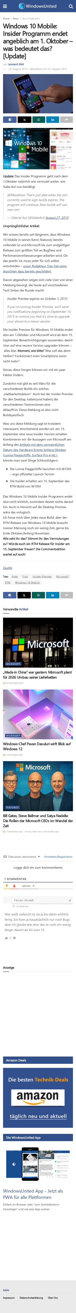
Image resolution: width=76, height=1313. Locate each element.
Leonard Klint (16, 64)
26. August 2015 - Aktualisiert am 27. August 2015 (38, 68)
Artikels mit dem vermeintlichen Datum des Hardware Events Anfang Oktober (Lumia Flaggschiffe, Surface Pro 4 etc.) (34, 449)
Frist (25, 576)
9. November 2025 (14, 754)
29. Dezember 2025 (14, 683)
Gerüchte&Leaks (31, 18)
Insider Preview (42, 576)
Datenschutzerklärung (31, 1297)
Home (6, 18)
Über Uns (53, 1297)
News (16, 18)
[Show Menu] (5, 6)
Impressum (9, 1297)
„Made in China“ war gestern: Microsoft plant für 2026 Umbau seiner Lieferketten (37, 675)
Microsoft (62, 576)
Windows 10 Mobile (27, 582)
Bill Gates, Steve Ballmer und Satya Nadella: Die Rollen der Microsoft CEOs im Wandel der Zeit (38, 820)
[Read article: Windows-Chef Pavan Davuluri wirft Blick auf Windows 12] (38, 714)
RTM (8, 582)
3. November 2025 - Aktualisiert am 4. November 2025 (32, 831)
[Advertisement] (38, 1014)
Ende (15, 576)
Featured (12, 807)
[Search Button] (71, 6)
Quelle (7, 568)
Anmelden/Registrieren (57, 857)
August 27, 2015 (57, 217)
